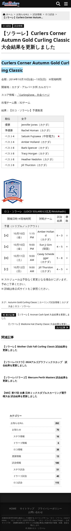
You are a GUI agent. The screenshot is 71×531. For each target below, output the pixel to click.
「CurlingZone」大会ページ (33, 94)
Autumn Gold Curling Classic (22, 302)
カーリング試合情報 (49, 302)
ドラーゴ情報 (36, 443)
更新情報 (35, 456)
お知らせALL (35, 423)
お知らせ (35, 429)
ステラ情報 (36, 436)
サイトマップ (27, 508)
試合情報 (18, 25)
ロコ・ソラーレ (23, 306)
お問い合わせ (35, 512)
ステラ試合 (36, 469)
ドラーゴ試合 (36, 476)
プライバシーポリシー (50, 508)
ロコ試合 (7, 25)
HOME (12, 508)
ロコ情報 (36, 449)
